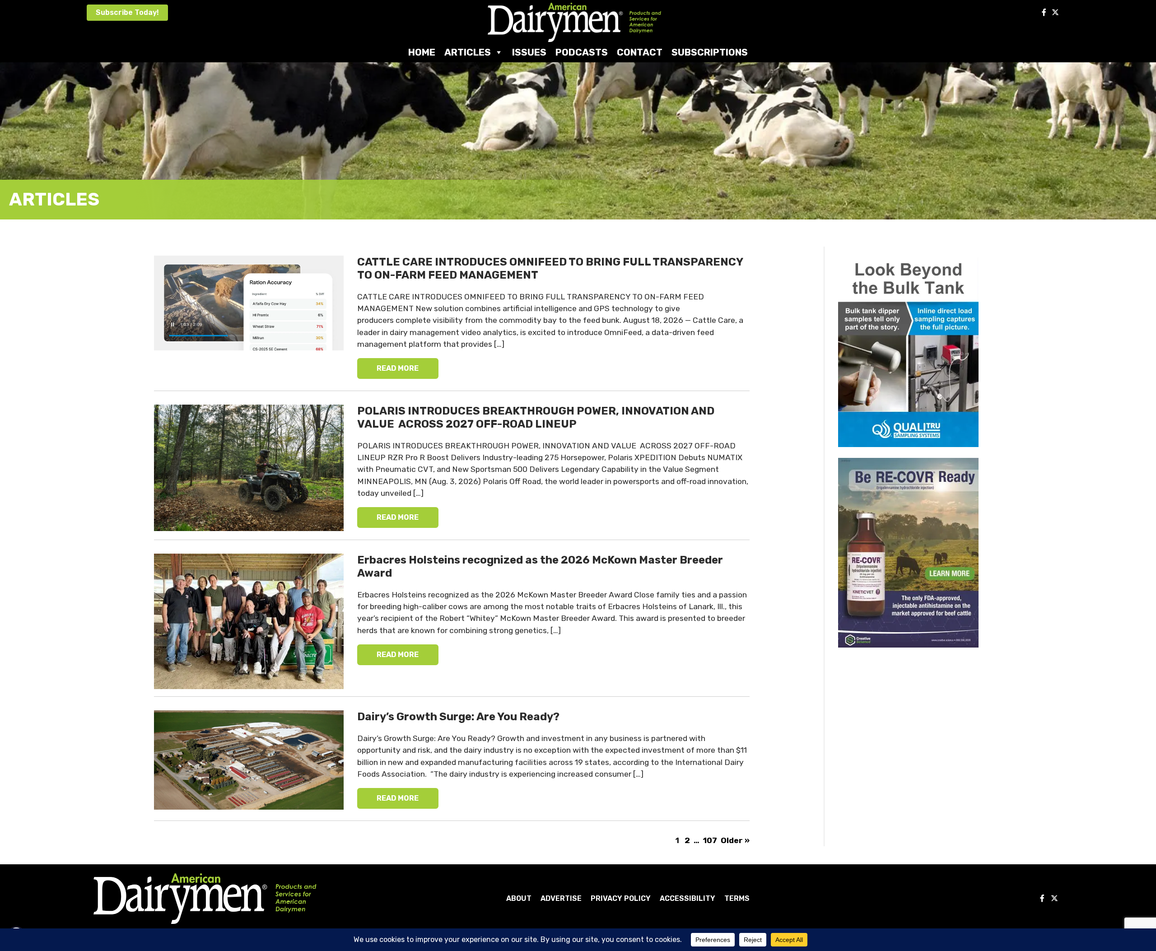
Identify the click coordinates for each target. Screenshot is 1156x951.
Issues (529, 52)
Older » (735, 840)
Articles (467, 52)
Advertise (561, 898)
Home (421, 52)
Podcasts (581, 52)
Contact (639, 52)
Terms (737, 898)
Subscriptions (709, 52)
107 (710, 840)
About (518, 898)
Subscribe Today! (127, 12)
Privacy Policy (621, 898)
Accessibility (687, 898)
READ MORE (398, 368)
